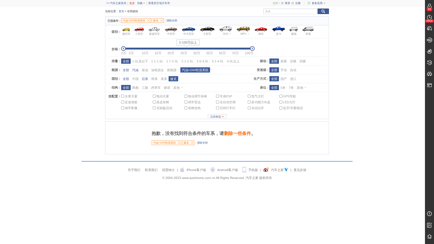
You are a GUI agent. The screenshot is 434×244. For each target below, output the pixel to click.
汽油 (135, 70)
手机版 (253, 170)
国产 (284, 79)
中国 (135, 79)
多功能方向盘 (260, 102)
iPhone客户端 (196, 170)
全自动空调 (228, 102)
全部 (126, 61)
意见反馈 (300, 170)
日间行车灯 (228, 108)
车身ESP (226, 96)
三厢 (145, 87)
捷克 (173, 79)
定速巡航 (131, 102)
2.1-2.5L (187, 61)
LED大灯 (289, 102)
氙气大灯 (257, 96)
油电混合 (157, 70)
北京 (132, 3)
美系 (164, 79)
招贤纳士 (168, 170)
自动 (293, 70)
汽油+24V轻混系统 (195, 70)
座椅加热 (194, 108)
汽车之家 (277, 170)
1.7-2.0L (172, 61)
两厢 (135, 87)
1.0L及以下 (140, 61)
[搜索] (323, 11)
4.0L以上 (233, 61)
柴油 (145, 70)
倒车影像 (131, 108)
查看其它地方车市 (159, 3)
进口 (293, 79)
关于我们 (134, 170)
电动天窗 (162, 96)
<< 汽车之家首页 (116, 3)
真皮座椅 (162, 102)
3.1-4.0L (218, 61)
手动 (284, 70)
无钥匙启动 (164, 108)
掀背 (167, 87)
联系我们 (151, 170)
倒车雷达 (194, 102)
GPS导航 (289, 96)
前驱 (284, 61)
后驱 (293, 61)
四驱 (303, 61)
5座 (283, 87)
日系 (145, 79)
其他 (176, 87)
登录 (287, 3)
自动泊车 (257, 108)
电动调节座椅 (197, 96)
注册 (298, 3)
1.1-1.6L (157, 61)
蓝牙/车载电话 (293, 108)
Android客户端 (227, 170)
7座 (291, 87)
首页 (121, 11)
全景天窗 (131, 96)
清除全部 (171, 20)
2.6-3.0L (203, 61)
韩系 (154, 79)
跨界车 (156, 87)
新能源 (172, 70)
